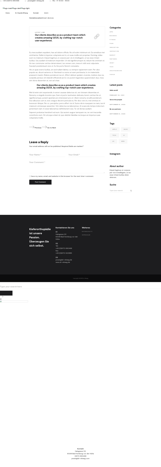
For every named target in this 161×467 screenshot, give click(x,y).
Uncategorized (116, 70)
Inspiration (114, 51)
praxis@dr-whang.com (80, 458)
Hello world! (114, 90)
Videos (112, 74)
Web (123, 141)
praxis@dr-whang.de (64, 260)
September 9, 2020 (118, 104)
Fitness (113, 39)
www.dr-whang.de (63, 262)
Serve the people (116, 100)
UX (113, 141)
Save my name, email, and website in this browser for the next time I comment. (62, 176)
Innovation (38, 18)
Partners (113, 59)
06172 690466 (80, 456)
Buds (126, 129)
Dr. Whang (85, 278)
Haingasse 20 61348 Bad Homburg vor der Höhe (67, 236)
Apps (111, 32)
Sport (112, 63)
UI (124, 135)
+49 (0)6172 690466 (64, 248)
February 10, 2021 (117, 95)
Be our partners (115, 109)
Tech (112, 66)
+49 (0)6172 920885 (64, 253)
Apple (114, 129)
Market (113, 55)
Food (112, 43)
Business (113, 35)
